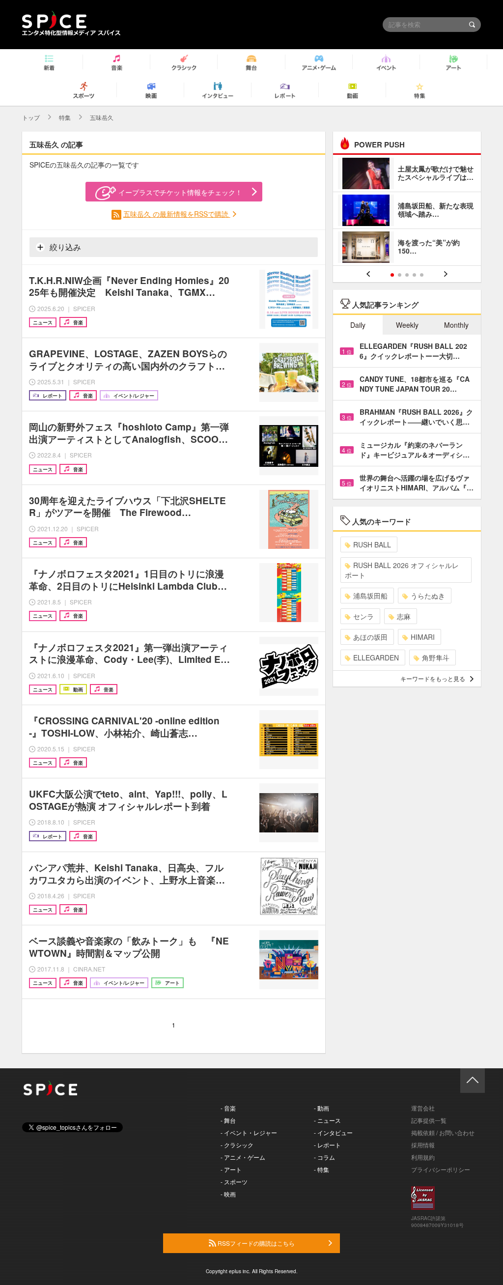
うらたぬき (428, 595)
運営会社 (423, 1108)
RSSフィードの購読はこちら (255, 1243)
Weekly (407, 325)
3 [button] (407, 275)
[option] (407, 211)
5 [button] (421, 275)
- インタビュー (333, 1132)
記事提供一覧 (429, 1120)
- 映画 (228, 1194)
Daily (357, 325)
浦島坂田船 (370, 595)
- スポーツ (234, 1181)
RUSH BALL (372, 544)
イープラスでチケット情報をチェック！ (180, 192)
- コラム (324, 1157)
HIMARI (423, 637)
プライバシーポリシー (440, 1169)
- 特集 (321, 1169)
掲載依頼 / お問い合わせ (443, 1132)
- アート (231, 1169)
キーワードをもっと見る (432, 678)
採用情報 (423, 1145)
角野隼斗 (435, 657)
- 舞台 (228, 1120)
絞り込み (64, 247)
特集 (65, 117)
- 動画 (321, 1108)
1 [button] (392, 275)
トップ (31, 117)
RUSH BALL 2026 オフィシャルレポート (402, 570)
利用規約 (423, 1157)
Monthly (456, 325)
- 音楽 (228, 1108)
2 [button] (399, 275)
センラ (363, 616)
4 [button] (414, 275)
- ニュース (327, 1120)
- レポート (327, 1145)
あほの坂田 (370, 637)
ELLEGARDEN (376, 657)
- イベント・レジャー (249, 1132)
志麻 (404, 616)
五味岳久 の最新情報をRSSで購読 (176, 214)
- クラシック (237, 1145)
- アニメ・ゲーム (243, 1157)
